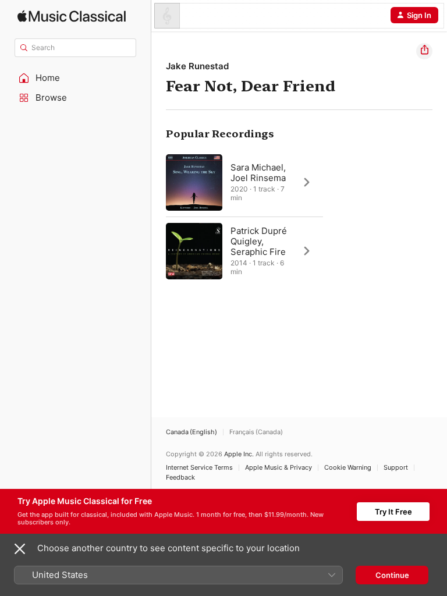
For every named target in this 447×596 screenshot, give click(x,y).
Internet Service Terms (199, 467)
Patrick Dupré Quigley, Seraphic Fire (258, 241)
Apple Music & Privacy (278, 467)
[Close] (20, 549)
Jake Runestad (197, 66)
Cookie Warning (347, 467)
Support (396, 467)
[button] (75, 78)
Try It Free (393, 511)
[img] (71, 16)
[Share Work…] (424, 51)
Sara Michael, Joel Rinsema (258, 172)
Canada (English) (191, 432)
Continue (392, 575)
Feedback (180, 477)
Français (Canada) (256, 432)
